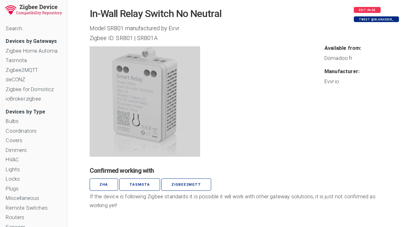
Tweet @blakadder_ (376, 19)
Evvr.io (331, 81)
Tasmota (16, 60)
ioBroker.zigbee (23, 99)
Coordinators (21, 131)
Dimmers (16, 150)
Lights (13, 169)
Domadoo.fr (338, 58)
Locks (13, 179)
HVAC (12, 160)
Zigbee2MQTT (22, 70)
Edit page (367, 10)
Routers (15, 217)
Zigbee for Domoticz (30, 89)
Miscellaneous (22, 198)
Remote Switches (26, 208)
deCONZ (15, 80)
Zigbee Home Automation (33, 51)
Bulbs (12, 121)
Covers (14, 140)
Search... (15, 29)
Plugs (12, 189)
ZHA (103, 185)
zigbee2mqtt (186, 185)
